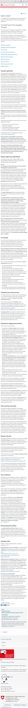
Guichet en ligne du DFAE (7, 662)
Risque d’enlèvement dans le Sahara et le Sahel (12, 612)
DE (15, 1)
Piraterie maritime (5, 611)
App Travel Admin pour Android (9, 619)
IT (18, 1)
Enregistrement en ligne (7, 626)
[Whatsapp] (7, 605)
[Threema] (6, 605)
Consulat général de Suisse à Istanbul (9, 555)
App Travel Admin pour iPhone (8, 618)
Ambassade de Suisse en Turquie (8, 553)
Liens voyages (4, 522)
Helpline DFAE (4, 556)
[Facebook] (1, 605)
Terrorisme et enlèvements (7, 134)
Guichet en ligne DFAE (6, 639)
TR (26, 1)
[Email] (8, 605)
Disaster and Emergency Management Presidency (12, 461)
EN (23, 1)
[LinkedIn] (4, 605)
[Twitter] (3, 605)
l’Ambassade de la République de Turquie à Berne (12, 309)
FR (20, 1)
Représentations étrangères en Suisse (9, 571)
